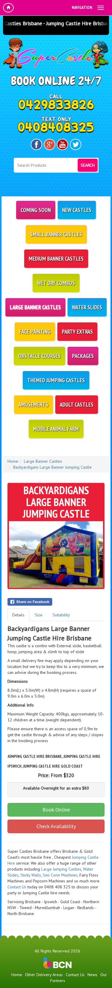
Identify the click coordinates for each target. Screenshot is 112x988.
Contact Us (16, 887)
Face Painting (34, 331)
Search (88, 165)
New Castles (76, 210)
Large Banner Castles (35, 307)
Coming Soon (36, 210)
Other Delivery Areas (44, 974)
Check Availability (56, 826)
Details (18, 615)
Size (38, 615)
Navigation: (82, 7)
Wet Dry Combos (56, 283)
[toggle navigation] (100, 8)
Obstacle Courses (39, 355)
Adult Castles (76, 404)
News (92, 974)
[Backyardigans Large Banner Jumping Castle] (56, 554)
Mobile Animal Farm (56, 428)
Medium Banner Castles (56, 258)
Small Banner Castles (56, 234)
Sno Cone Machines (60, 875)
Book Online (56, 809)
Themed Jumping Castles (56, 380)
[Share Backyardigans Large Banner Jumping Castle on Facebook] (56, 602)
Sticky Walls (30, 875)
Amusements (33, 404)
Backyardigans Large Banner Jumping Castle (52, 467)
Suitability (61, 615)
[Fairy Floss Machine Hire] (65, 881)
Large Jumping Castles (61, 869)
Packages (83, 355)
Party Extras (77, 331)
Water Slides (87, 307)
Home (12, 461)
